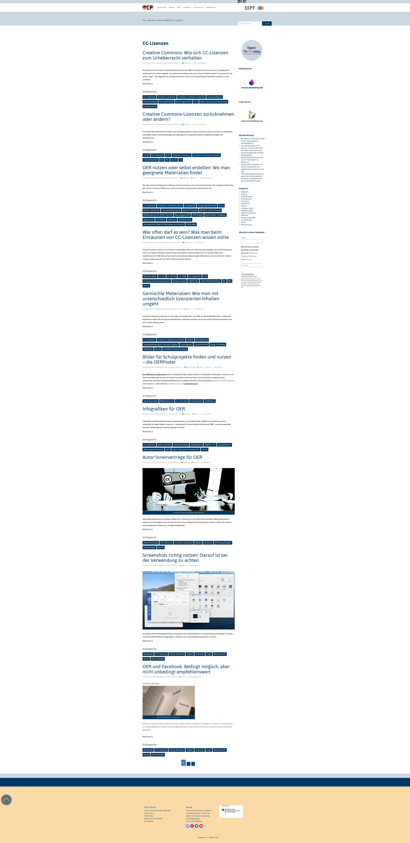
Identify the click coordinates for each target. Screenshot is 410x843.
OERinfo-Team (148, 813)
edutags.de (190, 205)
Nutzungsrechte (183, 101)
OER (196, 101)
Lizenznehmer (201, 344)
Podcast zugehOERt (248, 218)
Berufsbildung (191, 367)
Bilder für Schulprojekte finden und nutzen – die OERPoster (187, 359)
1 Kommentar (218, 367)
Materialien (198, 7)
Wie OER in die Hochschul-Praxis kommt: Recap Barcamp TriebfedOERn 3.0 (253, 141)
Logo (208, 654)
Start (144, 20)
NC (161, 160)
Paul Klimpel (149, 547)
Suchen (267, 23)
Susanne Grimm (173, 63)
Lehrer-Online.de (151, 210)
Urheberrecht (150, 106)
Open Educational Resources (213, 101)
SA (180, 160)
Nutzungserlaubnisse (153, 449)
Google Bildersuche (207, 205)
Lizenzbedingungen (171, 210)
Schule (209, 367)
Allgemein (187, 63)
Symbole (172, 219)
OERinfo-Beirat (149, 816)
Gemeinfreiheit (151, 160)
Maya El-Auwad (190, 210)
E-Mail (243, 238)
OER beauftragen (223, 542)
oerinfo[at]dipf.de (196, 821)
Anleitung (148, 654)
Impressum (202, 837)
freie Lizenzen (164, 445)
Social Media (158, 659)
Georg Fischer (179, 281)
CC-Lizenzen (149, 97)
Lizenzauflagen (214, 97)
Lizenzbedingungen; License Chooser (161, 344)
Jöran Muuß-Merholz (210, 281)
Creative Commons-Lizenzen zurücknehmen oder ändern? (188, 116)
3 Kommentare (199, 242)
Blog (179, 7)
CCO (168, 155)
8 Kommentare (193, 565)
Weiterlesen (148, 83)
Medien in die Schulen (210, 210)
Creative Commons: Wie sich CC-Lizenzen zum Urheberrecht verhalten (185, 55)
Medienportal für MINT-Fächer (158, 215)
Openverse (149, 219)
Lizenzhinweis (224, 445)
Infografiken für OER (164, 408)
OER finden (197, 215)
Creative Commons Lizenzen (191, 97)
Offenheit (148, 349)
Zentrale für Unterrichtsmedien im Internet (164, 224)
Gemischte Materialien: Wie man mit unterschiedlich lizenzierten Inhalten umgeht (181, 298)
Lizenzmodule (150, 101)
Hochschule (245, 203)
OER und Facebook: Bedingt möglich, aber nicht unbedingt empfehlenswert (186, 669)
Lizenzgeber (186, 344)
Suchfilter (160, 219)
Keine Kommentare (199, 63)
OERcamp (244, 215)
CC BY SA (171, 276)
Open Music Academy (215, 215)
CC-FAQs (182, 276)
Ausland (244, 194)
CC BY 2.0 (190, 512)
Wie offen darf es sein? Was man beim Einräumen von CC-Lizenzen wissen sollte (186, 234)
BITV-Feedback (149, 821)
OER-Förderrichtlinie (248, 213)
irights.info (193, 281)
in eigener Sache (247, 208)
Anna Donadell (151, 401)
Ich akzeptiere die (249, 275)
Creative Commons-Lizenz (170, 205)
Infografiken (196, 445)
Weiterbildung (246, 225)
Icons (221, 205)
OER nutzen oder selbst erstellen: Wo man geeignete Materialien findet (186, 170)
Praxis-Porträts (246, 220)
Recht (174, 160)
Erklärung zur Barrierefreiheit (153, 819)
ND (167, 160)
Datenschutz (213, 837)
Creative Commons (167, 97)
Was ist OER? (161, 7)
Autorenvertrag (151, 542)
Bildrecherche (166, 401)
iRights (190, 340)
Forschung (245, 201)
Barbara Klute (150, 276)
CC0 (205, 276)
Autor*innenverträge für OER (172, 457)
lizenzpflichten (166, 101)
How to (195, 178)
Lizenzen (208, 542)
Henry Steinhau (181, 445)
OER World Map (247, 210)
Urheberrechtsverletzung (175, 349)
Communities (211, 7)
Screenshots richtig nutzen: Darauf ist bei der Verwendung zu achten (185, 557)
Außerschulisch (246, 196)
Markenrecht (220, 654)
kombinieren (202, 340)
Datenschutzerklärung (249, 276)
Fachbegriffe (196, 401)
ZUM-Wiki (191, 224)
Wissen (171, 7)
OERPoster (210, 401)
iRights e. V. (210, 445)
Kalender (187, 7)
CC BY (146, 155)
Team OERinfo (173, 462)
